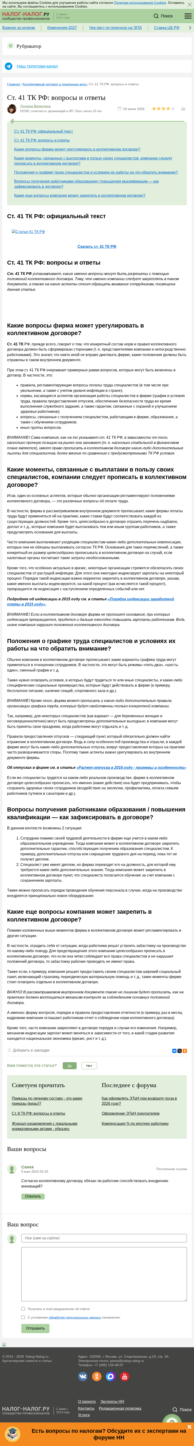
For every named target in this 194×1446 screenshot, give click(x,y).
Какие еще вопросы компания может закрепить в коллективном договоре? (79, 195)
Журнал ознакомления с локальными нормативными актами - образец (44, 1126)
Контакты (86, 1408)
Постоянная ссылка (171, 1169)
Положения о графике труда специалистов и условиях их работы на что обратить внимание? (96, 172)
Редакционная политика (120, 1408)
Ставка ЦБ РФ (166, 28)
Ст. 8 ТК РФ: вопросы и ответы (38, 1113)
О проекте (87, 1402)
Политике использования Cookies (140, 2)
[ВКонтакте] (174, 1051)
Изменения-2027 (62, 28)
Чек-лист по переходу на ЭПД (115, 28)
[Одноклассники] (185, 1051)
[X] (179, 1051)
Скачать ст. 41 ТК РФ (97, 247)
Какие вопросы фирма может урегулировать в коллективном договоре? (77, 149)
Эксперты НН (112, 1402)
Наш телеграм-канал (37, 66)
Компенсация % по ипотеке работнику (135, 1124)
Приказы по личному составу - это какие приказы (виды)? (47, 1101)
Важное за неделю (18, 28)
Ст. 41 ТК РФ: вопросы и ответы (42, 140)
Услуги (84, 1415)
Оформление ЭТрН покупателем (130, 1113)
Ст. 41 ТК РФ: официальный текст (43, 131)
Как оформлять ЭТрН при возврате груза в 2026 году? (139, 1101)
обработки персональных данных (75, 1317)
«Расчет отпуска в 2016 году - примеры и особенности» (131, 768)
